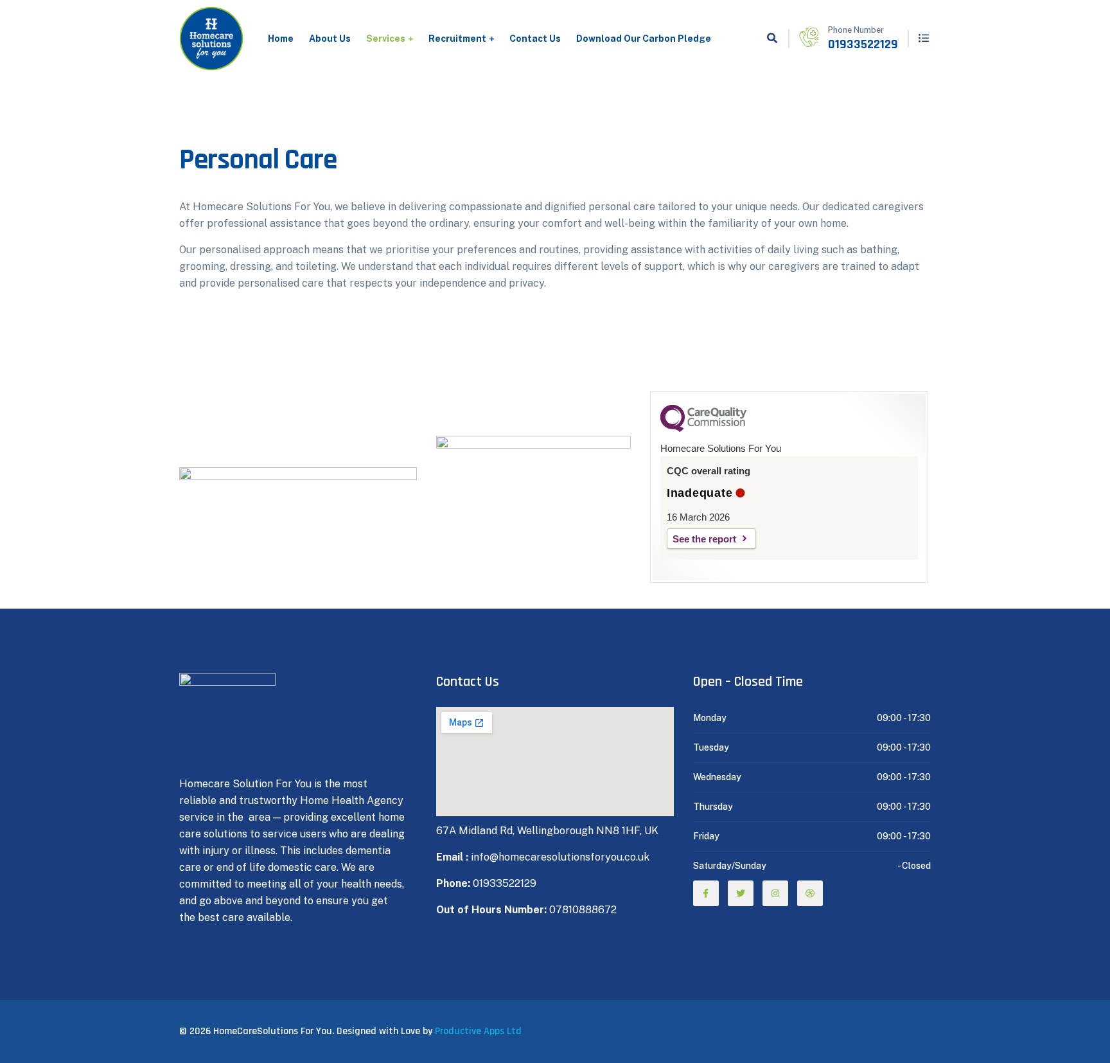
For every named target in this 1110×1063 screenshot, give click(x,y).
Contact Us (535, 38)
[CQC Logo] (703, 429)
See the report (704, 538)
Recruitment (457, 38)
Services (385, 38)
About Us (330, 38)
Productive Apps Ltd (478, 1031)
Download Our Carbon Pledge (643, 38)
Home (281, 38)
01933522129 (863, 44)
